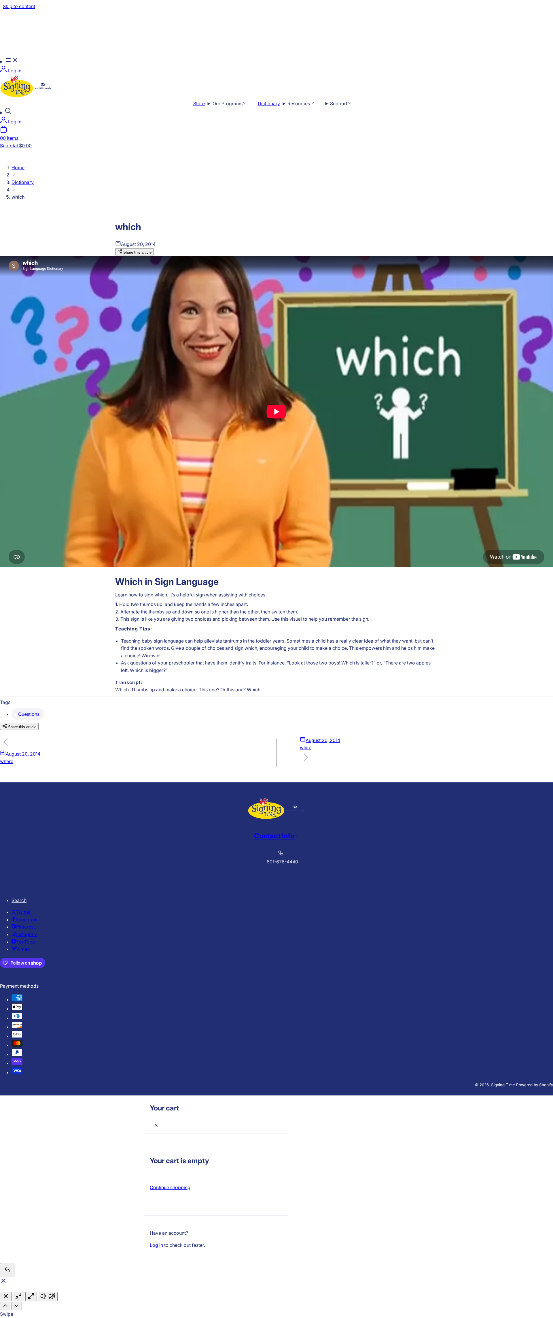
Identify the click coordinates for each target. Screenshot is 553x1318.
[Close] (156, 1125)
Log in (156, 1245)
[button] (9, 61)
